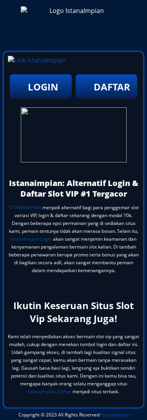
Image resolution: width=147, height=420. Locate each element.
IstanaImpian (115, 414)
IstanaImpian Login (31, 239)
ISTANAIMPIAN (25, 207)
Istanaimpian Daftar (49, 391)
